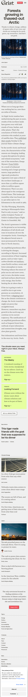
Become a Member (6, 663)
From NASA (13, 164)
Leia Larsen (4, 482)
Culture (12, 441)
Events (3, 661)
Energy (3, 618)
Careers (3, 645)
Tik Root (3, 514)
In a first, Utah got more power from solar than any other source (13, 476)
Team (2, 641)
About (3, 638)
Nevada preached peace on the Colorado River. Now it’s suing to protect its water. (13, 544)
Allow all (14, 689)
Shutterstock (10, 101)
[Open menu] (25, 3)
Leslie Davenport (5, 571)
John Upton (4, 62)
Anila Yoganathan (5, 492)
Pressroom (4, 649)
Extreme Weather (5, 626)
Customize (13, 693)
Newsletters (4, 659)
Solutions (3, 622)
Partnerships (4, 647)
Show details (19, 684)
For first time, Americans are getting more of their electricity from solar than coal (13, 509)
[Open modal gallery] (14, 91)
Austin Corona (8, 551)
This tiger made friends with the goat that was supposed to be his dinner (13, 433)
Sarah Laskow (4, 441)
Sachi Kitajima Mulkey (7, 502)
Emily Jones (4, 561)
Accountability (5, 624)
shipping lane (17, 296)
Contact (3, 643)
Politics (3, 620)
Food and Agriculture (6, 628)
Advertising (4, 666)
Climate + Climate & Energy (20, 70)
